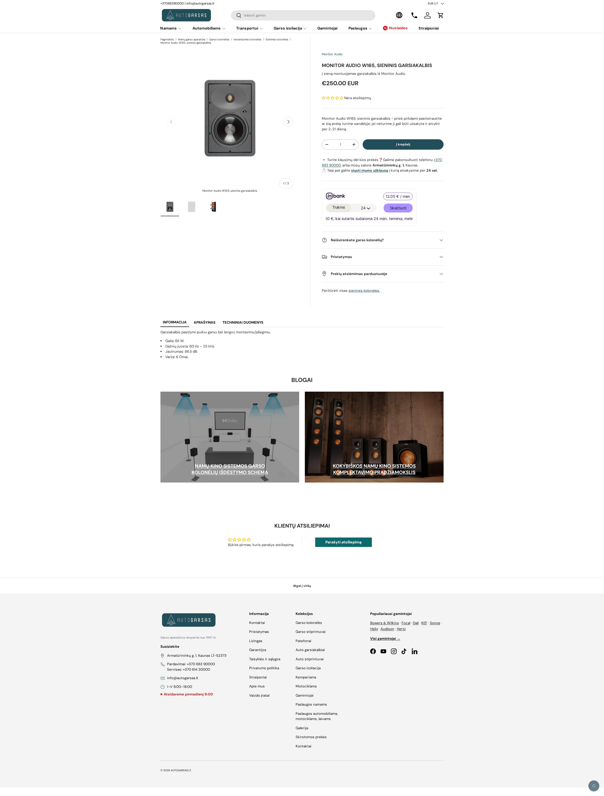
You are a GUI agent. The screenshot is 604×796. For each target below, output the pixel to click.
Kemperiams (306, 677)
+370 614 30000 (196, 669)
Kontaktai (257, 622)
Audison (387, 629)
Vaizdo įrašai (259, 695)
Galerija (302, 728)
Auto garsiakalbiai (310, 650)
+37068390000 (172, 3)
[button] (441, 15)
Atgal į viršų (302, 586)
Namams (168, 28)
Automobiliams (207, 28)
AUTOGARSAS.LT (181, 770)
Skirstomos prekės (311, 737)
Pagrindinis (167, 39)
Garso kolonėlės (219, 39)
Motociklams (306, 686)
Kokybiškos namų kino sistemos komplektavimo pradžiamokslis (374, 469)
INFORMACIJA (175, 322)
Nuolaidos (398, 27)
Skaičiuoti (398, 208)
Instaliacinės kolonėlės (247, 39)
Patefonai (303, 641)
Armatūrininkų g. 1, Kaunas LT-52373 (196, 655)
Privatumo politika (264, 668)
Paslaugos (357, 28)
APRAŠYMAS (204, 322)
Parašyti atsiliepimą (343, 542)
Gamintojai (327, 28)
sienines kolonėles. (364, 290)
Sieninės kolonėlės (277, 39)
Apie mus (257, 686)
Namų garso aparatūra (191, 39)
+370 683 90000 (201, 664)
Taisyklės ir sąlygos (265, 659)
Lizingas (255, 641)
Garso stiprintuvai (311, 631)
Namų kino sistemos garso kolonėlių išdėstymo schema (230, 469)
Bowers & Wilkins (384, 623)
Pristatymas (259, 631)
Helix (374, 629)
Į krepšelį (403, 144)
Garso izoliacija (288, 28)
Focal (406, 623)
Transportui (247, 28)
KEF (424, 623)
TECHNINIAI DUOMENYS (242, 322)
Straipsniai (429, 28)
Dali (416, 623)
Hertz (401, 629)
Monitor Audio (332, 54)
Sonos (435, 623)
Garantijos (257, 650)
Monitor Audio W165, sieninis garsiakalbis (185, 42)
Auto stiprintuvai (310, 659)
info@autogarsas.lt (200, 3)
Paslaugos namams (311, 704)
